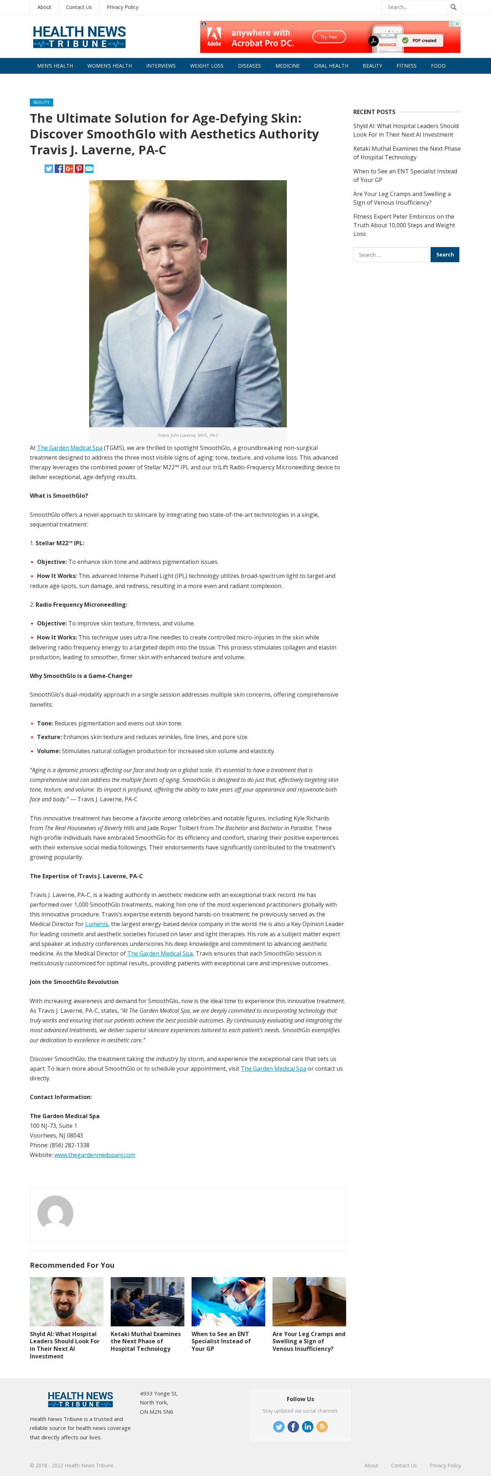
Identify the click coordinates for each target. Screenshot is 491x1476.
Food (438, 65)
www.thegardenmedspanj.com (94, 1155)
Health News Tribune (89, 1465)
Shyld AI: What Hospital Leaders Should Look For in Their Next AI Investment (65, 1345)
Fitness (406, 65)
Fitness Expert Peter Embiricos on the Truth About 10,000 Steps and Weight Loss (404, 225)
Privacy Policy (122, 7)
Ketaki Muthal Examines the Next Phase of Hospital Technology (146, 1341)
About (44, 7)
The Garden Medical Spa (69, 448)
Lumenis (96, 924)
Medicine (287, 65)
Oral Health (331, 65)
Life (42, 81)
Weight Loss (207, 65)
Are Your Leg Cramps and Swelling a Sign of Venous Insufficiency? (308, 1341)
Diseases (249, 65)
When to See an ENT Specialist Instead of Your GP (221, 1341)
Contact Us (79, 7)
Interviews (161, 65)
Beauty (372, 65)
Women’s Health (109, 65)
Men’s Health (55, 65)
